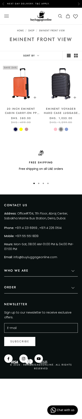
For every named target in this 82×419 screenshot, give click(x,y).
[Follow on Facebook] (8, 359)
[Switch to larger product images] (69, 55)
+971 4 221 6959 (26, 228)
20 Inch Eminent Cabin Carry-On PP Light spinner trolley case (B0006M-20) (21, 111)
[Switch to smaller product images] (76, 55)
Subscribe (19, 341)
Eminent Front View (52, 30)
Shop (31, 30)
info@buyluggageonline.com (35, 257)
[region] (41, 163)
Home (20, 30)
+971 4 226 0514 (50, 228)
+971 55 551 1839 (26, 236)
